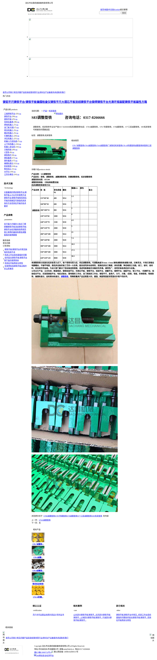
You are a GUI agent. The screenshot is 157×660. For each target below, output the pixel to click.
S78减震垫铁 (72, 516)
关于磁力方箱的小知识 (13, 224)
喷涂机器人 (8, 130)
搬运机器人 (8, 133)
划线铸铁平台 (83, 101)
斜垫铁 (145, 146)
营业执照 (45, 615)
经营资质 (32, 92)
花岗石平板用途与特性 (14, 263)
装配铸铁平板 (127, 101)
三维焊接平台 (9, 114)
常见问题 (17, 92)
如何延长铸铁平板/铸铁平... (136, 617)
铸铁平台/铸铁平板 (25, 101)
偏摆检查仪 (43, 101)
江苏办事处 (8, 174)
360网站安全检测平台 (45, 656)
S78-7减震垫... (38, 544)
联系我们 (61, 92)
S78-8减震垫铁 (90, 146)
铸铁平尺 (55, 101)
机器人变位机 (9, 147)
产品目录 (25, 92)
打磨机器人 (8, 136)
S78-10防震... (38, 597)
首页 (102, 10)
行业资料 (39, 92)
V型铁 (6, 152)
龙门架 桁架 (9, 127)
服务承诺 (54, 92)
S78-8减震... (38, 557)
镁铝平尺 (8, 101)
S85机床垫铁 (97, 516)
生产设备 (47, 92)
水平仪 (7, 172)
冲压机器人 (8, 138)
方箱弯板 (7, 150)
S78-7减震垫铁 (78, 146)
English (117, 10)
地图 (106, 10)
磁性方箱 (141, 101)
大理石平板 (68, 101)
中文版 (111, 10)
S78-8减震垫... (38, 571)
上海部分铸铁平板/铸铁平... (91, 617)
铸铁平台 (7, 116)
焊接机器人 (8, 125)
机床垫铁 (7, 166)
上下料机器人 (9, 144)
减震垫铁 (138, 146)
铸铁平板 (7, 119)
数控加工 (7, 169)
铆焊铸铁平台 (100, 101)
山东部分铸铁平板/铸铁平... (84, 615)
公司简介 (10, 92)
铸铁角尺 (7, 155)
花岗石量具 (8, 122)
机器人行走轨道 (10, 141)
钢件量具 (7, 161)
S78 (44, 516)
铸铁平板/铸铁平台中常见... (127, 615)
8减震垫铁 (51, 516)
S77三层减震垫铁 (85, 516)
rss (20, 114)
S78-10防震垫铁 (128, 146)
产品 (45, 111)
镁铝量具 (7, 158)
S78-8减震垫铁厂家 (103, 146)
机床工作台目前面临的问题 (16, 255)
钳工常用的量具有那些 (13, 232)
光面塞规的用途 (10, 192)
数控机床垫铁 (116, 146)
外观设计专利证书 (56, 615)
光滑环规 (113, 101)
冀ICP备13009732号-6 (42, 652)
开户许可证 (37, 615)
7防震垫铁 (63, 516)
